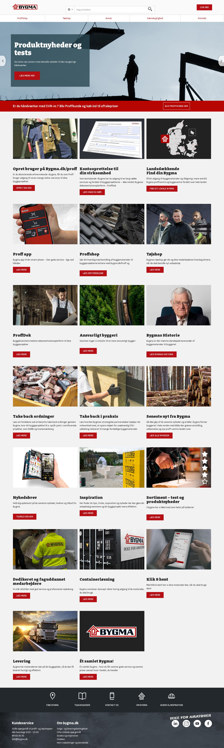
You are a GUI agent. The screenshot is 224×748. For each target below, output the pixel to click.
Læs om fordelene (93, 273)
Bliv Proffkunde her (176, 106)
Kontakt (202, 18)
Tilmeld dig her (24, 516)
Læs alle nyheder (159, 435)
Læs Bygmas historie (161, 354)
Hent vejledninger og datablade (72, 742)
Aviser (109, 18)
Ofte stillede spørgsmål (69, 732)
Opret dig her (23, 187)
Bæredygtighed (155, 18)
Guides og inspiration (67, 735)
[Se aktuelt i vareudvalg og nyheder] (178, 469)
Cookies (61, 739)
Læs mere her (27, 75)
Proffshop (22, 18)
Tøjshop (67, 18)
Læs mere (21, 269)
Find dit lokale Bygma (162, 188)
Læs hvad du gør (92, 192)
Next (221, 61)
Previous (3, 61)
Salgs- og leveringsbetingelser (72, 728)
